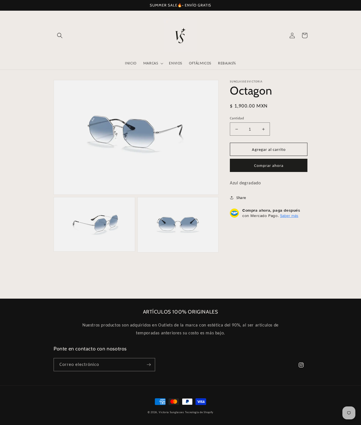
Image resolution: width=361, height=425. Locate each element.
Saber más (289, 215)
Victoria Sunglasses (171, 412)
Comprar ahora (268, 165)
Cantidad (237, 118)
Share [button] (241, 197)
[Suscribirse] (148, 364)
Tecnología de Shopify (199, 412)
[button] (60, 35)
